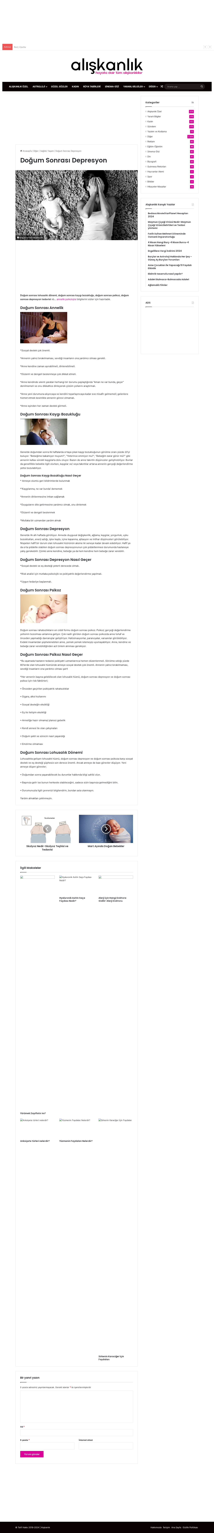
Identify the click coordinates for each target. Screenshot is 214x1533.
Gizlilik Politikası (190, 1527)
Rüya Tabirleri (92, 86)
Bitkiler (150, 181)
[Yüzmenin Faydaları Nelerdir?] (76, 1128)
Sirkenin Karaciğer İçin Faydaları (111, 1358)
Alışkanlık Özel (18, 86)
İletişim (166, 1527)
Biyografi (151, 161)
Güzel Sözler (59, 86)
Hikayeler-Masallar (156, 186)
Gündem (151, 126)
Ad (22, 1426)
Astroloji (39, 86)
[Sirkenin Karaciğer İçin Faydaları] (116, 1236)
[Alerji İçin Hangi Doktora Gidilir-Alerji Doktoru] (116, 885)
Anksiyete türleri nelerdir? (35, 1141)
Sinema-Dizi (112, 86)
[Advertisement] (107, 22)
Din (149, 156)
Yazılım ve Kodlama (157, 131)
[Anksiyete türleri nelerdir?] (37, 1128)
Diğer (152, 86)
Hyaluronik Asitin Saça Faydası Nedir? (72, 899)
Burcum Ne (19, 47)
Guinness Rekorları (156, 166)
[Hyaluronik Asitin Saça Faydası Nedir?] (76, 885)
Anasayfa (27, 151)
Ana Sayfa (176, 1527)
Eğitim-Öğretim (154, 146)
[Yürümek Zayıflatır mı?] (37, 993)
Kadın (75, 86)
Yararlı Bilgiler (133, 86)
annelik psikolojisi (66, 299)
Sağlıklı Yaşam (47, 151)
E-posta (25, 1440)
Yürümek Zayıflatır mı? (33, 1113)
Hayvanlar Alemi (155, 171)
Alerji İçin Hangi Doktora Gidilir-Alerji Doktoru (112, 899)
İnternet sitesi (86, 1440)
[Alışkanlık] (107, 66)
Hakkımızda (156, 1527)
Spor (149, 176)
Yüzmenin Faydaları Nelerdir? (76, 1141)
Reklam (151, 141)
